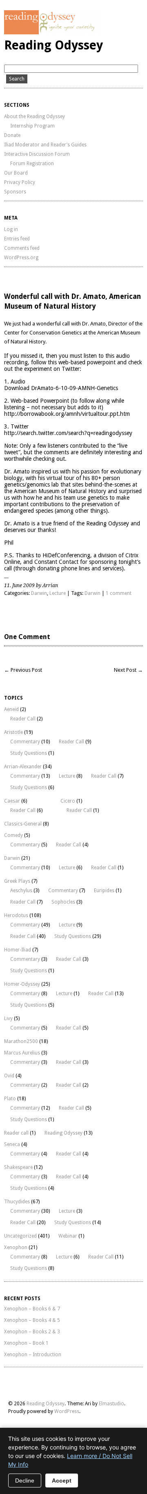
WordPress (66, 1411)
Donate (12, 135)
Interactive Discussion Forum (37, 154)
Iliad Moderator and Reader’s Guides (45, 145)
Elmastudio (111, 1404)
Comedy (13, 835)
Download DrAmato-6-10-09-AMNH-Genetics (61, 388)
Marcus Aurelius (22, 1053)
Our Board (16, 173)
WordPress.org (21, 257)
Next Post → (128, 670)
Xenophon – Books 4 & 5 (32, 1320)
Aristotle (13, 732)
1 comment (118, 593)
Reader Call (23, 719)
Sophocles (63, 902)
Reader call (16, 1133)
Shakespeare (18, 1167)
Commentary (25, 742)
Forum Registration (32, 163)
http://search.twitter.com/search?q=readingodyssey (68, 433)
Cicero (67, 801)
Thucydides (17, 1202)
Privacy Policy (19, 182)
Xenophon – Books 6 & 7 (32, 1309)
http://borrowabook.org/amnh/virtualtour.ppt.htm (67, 414)
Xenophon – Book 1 (26, 1343)
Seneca (12, 1144)
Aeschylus (21, 890)
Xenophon (15, 1247)
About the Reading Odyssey (34, 116)
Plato (10, 1098)
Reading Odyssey (53, 45)
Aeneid (11, 709)
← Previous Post (23, 670)
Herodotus (16, 915)
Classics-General (23, 824)
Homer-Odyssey (22, 984)
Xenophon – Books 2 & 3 (32, 1332)
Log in (11, 229)
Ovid (9, 1076)
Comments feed (22, 248)
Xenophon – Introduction (32, 1354)
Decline (24, 1480)
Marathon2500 (21, 1041)
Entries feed (17, 239)
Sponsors (15, 192)
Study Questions (28, 753)
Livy (8, 1018)
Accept (61, 1480)
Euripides (104, 890)
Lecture (57, 593)
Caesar (12, 801)
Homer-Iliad (17, 950)
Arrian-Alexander (23, 766)
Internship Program (32, 126)
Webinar (67, 1236)
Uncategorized (20, 1236)
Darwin (39, 593)
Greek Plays (17, 881)
